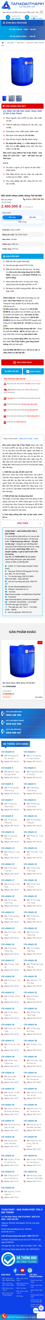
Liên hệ (32, 36)
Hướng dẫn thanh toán (37, 1296)
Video (26, 29)
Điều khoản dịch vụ (36, 1291)
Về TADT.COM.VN (15, 29)
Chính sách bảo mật (36, 1286)
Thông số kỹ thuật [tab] (26, 438)
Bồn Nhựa (20, 43)
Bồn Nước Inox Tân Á (7, 1289)
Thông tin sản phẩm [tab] (10, 438)
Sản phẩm (10, 43)
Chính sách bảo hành (36, 1281)
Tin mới (33, 29)
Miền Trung (22, 222)
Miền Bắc (32, 217)
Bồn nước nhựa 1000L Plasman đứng (17, 683)
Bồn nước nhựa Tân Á (22, 1292)
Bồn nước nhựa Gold (22, 1279)
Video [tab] (36, 438)
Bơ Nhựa (20, 1296)
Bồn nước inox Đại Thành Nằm (8, 1284)
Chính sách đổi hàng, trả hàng (36, 1305)
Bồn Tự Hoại (21, 1288)
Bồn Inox (5, 1275)
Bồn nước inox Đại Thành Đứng (8, 1279)
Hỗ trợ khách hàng (18, 36)
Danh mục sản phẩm (16, 23)
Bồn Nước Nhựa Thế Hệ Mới (22, 1284)
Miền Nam (12, 217)
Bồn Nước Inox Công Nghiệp (7, 1294)
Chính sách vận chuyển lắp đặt (36, 1301)
